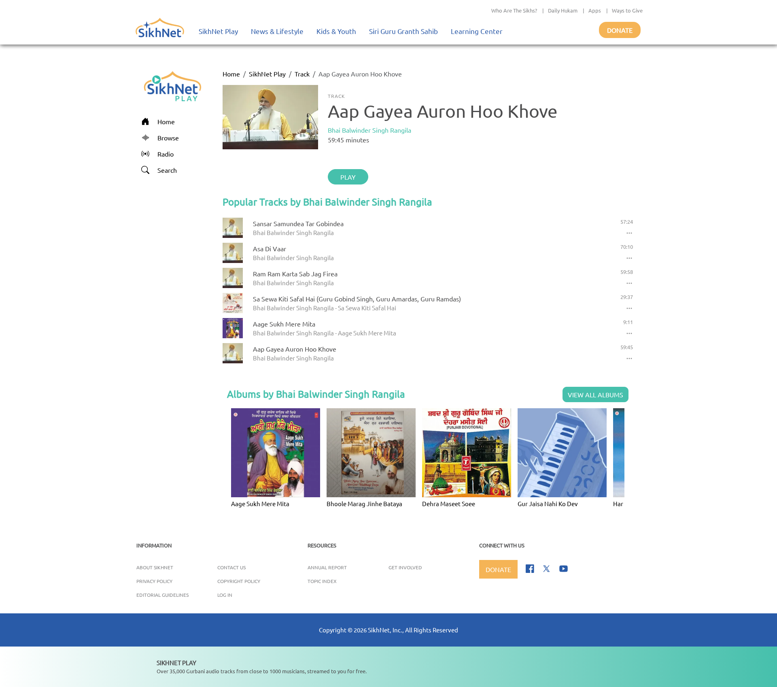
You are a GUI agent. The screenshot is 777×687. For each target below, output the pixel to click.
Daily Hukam (562, 10)
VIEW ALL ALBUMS (595, 394)
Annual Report (327, 567)
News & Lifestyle (277, 31)
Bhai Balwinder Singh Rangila (369, 130)
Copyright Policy (238, 581)
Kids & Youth (336, 31)
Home (231, 74)
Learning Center (477, 31)
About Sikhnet (154, 567)
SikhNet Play (218, 31)
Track (302, 74)
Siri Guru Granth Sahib (403, 31)
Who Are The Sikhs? (514, 10)
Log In (224, 595)
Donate (620, 30)
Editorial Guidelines (162, 595)
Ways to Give (627, 10)
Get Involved (405, 567)
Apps (594, 10)
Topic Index (322, 581)
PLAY (348, 177)
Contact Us (231, 567)
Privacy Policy (154, 581)
